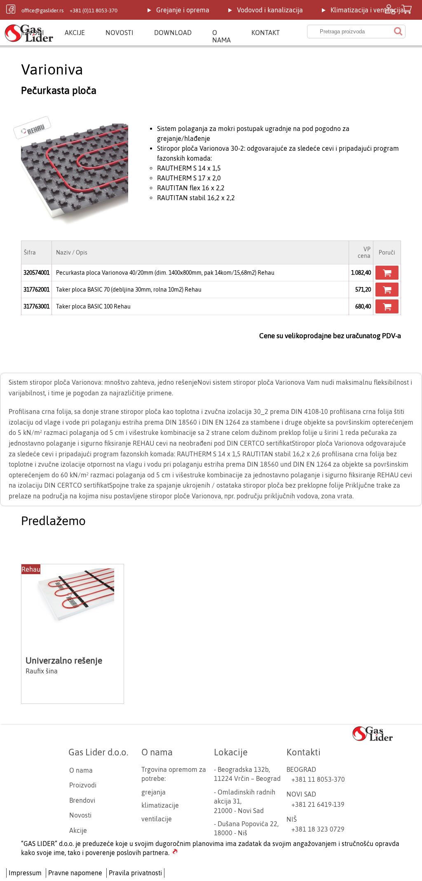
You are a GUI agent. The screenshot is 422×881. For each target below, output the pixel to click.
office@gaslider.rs (42, 10)
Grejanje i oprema (182, 10)
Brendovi (82, 800)
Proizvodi (82, 785)
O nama (221, 36)
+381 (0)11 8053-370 (93, 10)
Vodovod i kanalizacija (270, 10)
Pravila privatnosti (135, 872)
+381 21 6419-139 (318, 804)
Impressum (25, 872)
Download (173, 32)
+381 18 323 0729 (318, 829)
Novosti (120, 32)
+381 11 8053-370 (318, 779)
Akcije (75, 32)
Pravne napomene (75, 872)
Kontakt (265, 32)
